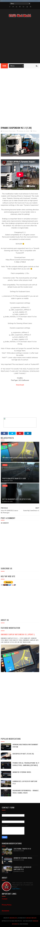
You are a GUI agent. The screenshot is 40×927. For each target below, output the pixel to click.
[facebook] (10, 7)
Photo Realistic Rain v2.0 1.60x (14, 478)
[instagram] (20, 7)
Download (20, 385)
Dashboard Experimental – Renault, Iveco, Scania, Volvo (26, 791)
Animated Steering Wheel (22, 772)
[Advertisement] (20, 40)
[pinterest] (30, 7)
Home (4, 66)
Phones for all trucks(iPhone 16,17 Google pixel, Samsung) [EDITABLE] (26, 764)
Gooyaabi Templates (31, 918)
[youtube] (27, 7)
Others (35, 131)
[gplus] (23, 7)
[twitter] (13, 7)
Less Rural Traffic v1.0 (22, 849)
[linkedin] (16, 7)
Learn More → (16, 889)
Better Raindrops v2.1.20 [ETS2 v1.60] (16, 499)
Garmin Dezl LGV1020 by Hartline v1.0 (22, 868)
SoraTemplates (13, 918)
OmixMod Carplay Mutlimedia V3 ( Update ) (17, 458)
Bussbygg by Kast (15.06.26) (23, 754)
